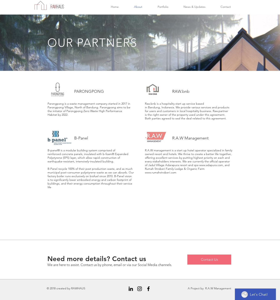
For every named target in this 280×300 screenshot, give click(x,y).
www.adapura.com (211, 165)
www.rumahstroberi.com (160, 172)
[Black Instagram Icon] (140, 289)
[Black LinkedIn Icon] (131, 289)
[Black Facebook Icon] (148, 289)
